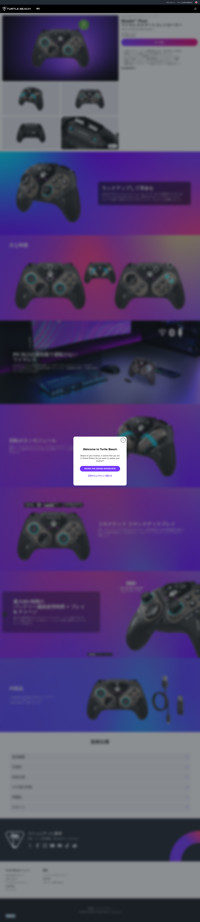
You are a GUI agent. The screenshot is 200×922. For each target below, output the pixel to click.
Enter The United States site (100, 469)
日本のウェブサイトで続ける (100, 476)
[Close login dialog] (121, 519)
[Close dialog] (123, 440)
